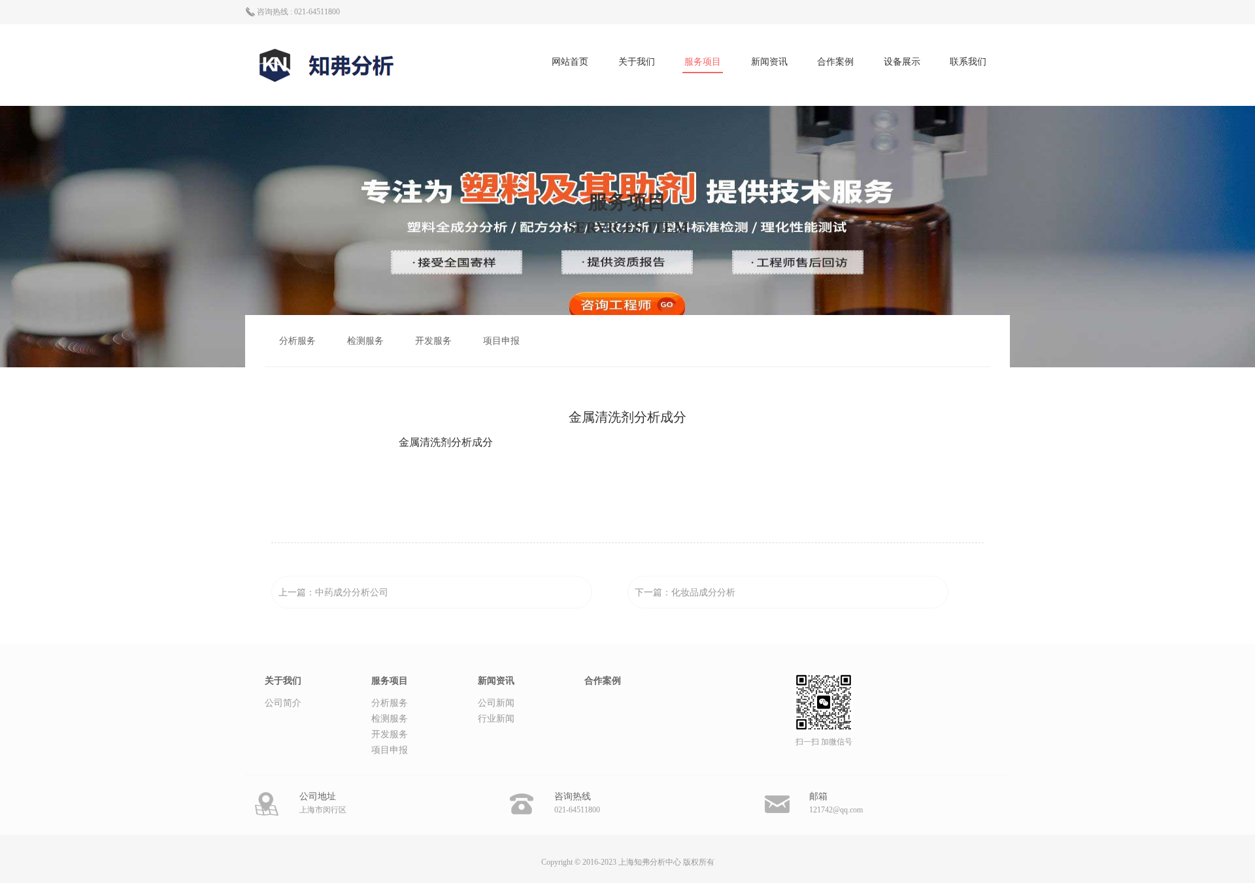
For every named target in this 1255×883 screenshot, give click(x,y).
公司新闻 (496, 703)
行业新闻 (496, 719)
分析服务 (297, 341)
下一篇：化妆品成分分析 (685, 592)
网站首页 (570, 62)
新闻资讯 (769, 62)
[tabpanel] (627, 442)
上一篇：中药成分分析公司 (333, 592)
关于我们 (636, 62)
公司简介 (283, 703)
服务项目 (702, 62)
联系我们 (968, 62)
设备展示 (902, 62)
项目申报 (501, 341)
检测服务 (365, 341)
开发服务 (433, 341)
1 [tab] (627, 436)
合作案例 (835, 62)
